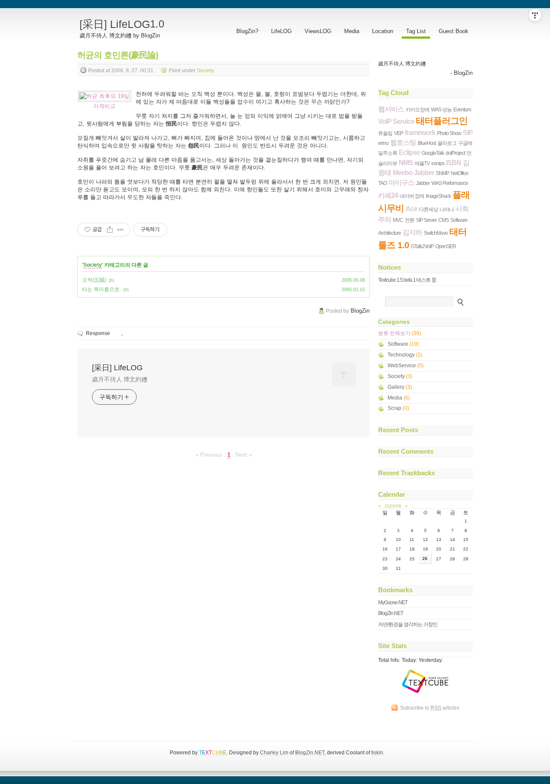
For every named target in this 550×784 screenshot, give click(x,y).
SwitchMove (436, 233)
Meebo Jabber (413, 172)
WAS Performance (449, 183)
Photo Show (449, 133)
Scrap (398, 408)
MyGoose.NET (392, 602)
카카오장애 (417, 109)
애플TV (422, 163)
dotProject (455, 153)
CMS (443, 220)
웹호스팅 (403, 142)
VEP (398, 133)
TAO (382, 183)
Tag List (416, 31)
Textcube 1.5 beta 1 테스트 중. (407, 280)
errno (383, 143)
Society (205, 70)
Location (382, 31)
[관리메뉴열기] (535, 15)
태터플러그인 (442, 121)
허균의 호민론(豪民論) (117, 55)
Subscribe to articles (429, 707)
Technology (405, 355)
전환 (409, 220)
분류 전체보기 (399, 333)
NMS (406, 162)
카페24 (388, 195)
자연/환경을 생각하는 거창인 (407, 624)
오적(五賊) (94, 280)
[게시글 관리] (120, 229)
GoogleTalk (433, 153)
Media (351, 31)
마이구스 (401, 182)
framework (420, 132)
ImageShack (438, 196)
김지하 (412, 232)
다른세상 (428, 209)
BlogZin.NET (390, 613)
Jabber (423, 183)
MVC (398, 220)
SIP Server (426, 220)
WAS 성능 (441, 109)
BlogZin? (247, 31)
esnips (437, 163)
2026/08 (393, 506)
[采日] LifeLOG (121, 24)
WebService (406, 366)
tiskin (377, 752)
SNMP (442, 173)
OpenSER (445, 246)
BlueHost (427, 143)
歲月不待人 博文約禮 (119, 379)
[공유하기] (109, 229)
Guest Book (453, 31)
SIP (468, 132)
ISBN (453, 162)
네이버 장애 (412, 196)
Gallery (400, 387)
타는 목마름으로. (101, 289)
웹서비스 (391, 109)
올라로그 (446, 143)
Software (403, 344)
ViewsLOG (318, 31)
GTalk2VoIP (422, 246)
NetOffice (459, 173)
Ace (411, 208)
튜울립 (385, 133)
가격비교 (104, 106)
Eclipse (409, 152)
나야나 (447, 209)
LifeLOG (281, 31)
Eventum (462, 109)
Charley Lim (274, 752)
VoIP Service (396, 121)
